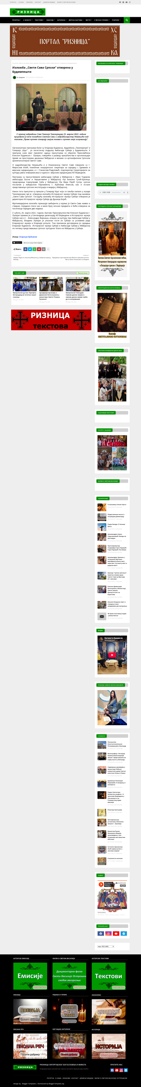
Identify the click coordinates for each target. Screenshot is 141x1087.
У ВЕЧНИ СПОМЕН (101, 20)
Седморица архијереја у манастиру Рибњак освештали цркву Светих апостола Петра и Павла (117, 770)
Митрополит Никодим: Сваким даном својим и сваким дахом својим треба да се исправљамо (76, 296)
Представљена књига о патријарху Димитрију (116, 515)
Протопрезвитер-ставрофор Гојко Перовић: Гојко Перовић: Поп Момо (117, 548)
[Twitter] (30, 249)
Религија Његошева (115, 810)
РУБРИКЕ (115, 20)
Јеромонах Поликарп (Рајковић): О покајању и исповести (116, 783)
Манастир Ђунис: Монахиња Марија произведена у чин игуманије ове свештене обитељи (116, 835)
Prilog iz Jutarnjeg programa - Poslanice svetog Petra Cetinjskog (121, 914)
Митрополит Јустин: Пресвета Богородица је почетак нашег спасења (24, 295)
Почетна (15, 63)
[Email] (43, 249)
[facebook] (100, 933)
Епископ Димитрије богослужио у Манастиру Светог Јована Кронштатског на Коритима (117, 590)
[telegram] (124, 933)
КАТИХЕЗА (61, 20)
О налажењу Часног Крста (117, 504)
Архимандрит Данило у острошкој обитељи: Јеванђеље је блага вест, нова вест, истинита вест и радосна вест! (117, 561)
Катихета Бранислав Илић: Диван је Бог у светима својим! (115, 849)
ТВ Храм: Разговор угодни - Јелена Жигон (117, 615)
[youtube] (116, 933)
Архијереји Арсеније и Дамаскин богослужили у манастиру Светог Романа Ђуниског (49, 296)
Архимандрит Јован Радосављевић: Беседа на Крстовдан (117, 536)
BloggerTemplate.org (56, 1084)
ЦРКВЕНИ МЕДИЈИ (49, 2)
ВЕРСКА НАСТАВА (75, 20)
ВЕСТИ (88, 20)
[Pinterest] (39, 249)
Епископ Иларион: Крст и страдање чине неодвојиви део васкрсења (117, 604)
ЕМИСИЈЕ (50, 20)
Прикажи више (83, 273)
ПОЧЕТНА (13, 2)
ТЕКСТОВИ (39, 20)
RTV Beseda (100, 914)
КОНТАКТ (38, 2)
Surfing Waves (127, 69)
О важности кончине (115, 858)
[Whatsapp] (34, 249)
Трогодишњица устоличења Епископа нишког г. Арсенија (115, 822)
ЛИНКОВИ (29, 2)
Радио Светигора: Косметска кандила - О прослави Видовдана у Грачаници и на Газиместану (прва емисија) (116, 797)
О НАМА (21, 2)
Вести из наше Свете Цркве (28, 63)
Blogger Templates (29, 1084)
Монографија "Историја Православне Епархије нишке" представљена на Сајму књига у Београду (117, 757)
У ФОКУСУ (27, 20)
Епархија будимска (28, 236)
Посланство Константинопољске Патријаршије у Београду (117, 744)
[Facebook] (25, 249)
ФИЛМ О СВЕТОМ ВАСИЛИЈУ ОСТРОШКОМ (111, 1078)
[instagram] (108, 933)
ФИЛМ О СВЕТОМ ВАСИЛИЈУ (66, 2)
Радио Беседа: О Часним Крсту (116, 525)
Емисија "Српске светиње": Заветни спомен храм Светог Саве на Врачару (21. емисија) (117, 576)
